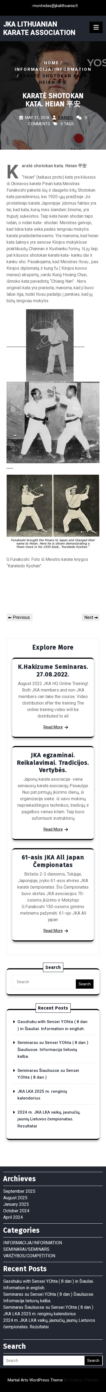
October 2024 (16, 1210)
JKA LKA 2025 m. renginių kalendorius (39, 1313)
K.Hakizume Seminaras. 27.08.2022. (53, 670)
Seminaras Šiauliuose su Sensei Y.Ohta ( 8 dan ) (48, 1307)
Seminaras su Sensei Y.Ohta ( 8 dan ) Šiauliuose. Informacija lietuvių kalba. (52, 1049)
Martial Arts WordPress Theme (53, 1380)
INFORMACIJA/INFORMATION (53, 69)
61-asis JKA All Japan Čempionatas (53, 861)
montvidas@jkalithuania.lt (55, 5)
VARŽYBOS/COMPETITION (29, 1255)
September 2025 (19, 1191)
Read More (53, 727)
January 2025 (16, 1204)
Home (51, 62)
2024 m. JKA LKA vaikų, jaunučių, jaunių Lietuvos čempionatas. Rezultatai (48, 1119)
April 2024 (13, 1217)
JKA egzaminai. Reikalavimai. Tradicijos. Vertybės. (53, 762)
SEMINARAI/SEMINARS (26, 1249)
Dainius (65, 117)
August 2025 (15, 1197)
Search (85, 984)
